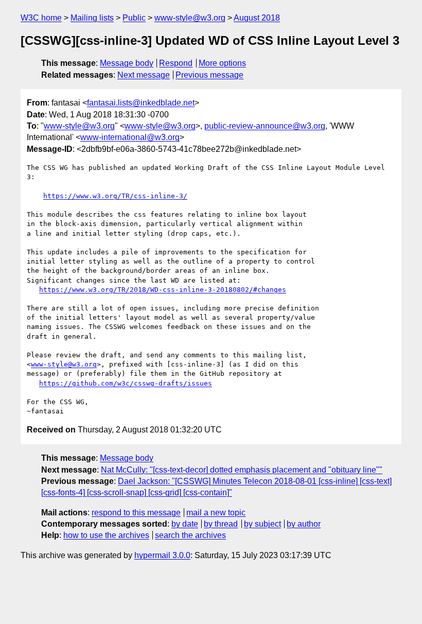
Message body (126, 63)
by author (304, 523)
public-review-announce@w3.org (264, 126)
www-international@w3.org (130, 137)
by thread (221, 523)
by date (184, 523)
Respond (175, 63)
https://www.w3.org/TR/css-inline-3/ (115, 196)
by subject (262, 523)
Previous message (209, 75)
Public (134, 17)
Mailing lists (92, 17)
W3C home (41, 17)
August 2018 (257, 17)
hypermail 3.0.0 (162, 555)
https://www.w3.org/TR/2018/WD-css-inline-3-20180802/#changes (162, 289)
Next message (143, 75)
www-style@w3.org (189, 17)
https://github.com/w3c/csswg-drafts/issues (125, 383)
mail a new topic (215, 512)
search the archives (190, 535)
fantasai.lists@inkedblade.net (141, 102)
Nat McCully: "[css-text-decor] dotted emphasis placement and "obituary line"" (241, 469)
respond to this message (136, 512)
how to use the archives (106, 535)
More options (222, 63)
